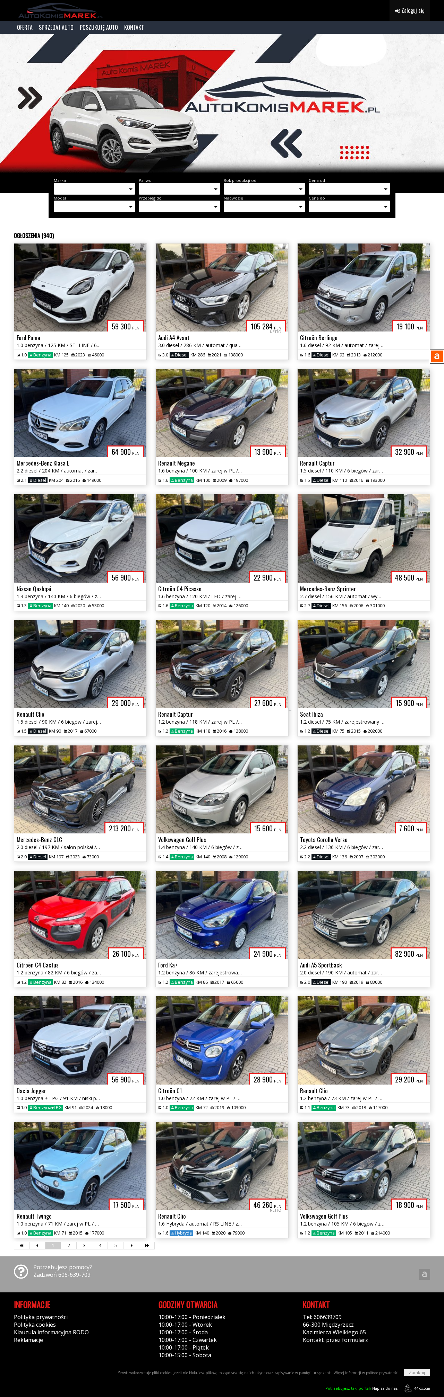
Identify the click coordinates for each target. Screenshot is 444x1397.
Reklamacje (28, 1340)
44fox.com (422, 1388)
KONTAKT (134, 27)
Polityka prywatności (41, 1317)
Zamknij (417, 1372)
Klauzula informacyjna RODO (51, 1332)
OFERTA (25, 27)
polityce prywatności (382, 1372)
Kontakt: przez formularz (335, 1340)
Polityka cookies (35, 1324)
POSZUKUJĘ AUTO (99, 27)
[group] (222, 103)
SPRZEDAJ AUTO (56, 27)
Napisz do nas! (362, 1388)
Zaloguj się (412, 10)
